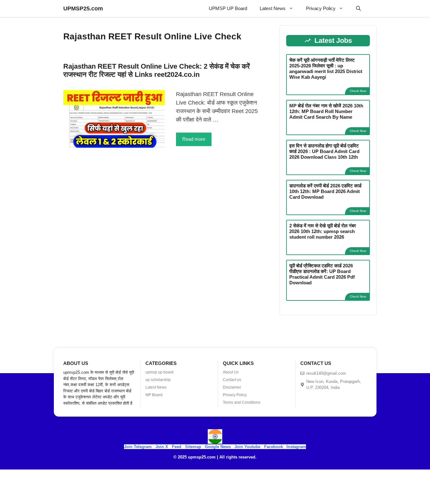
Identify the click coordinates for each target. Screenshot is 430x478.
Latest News (273, 8)
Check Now (358, 91)
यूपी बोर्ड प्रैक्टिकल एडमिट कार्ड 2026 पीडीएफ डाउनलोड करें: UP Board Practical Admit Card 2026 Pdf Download (322, 274)
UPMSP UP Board (228, 8)
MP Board (153, 395)
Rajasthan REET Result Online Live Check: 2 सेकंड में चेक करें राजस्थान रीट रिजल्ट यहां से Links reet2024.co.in (156, 70)
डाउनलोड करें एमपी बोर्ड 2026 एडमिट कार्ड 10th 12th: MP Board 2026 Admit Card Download (325, 191)
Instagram (296, 446)
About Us (231, 372)
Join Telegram (138, 446)
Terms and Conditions (241, 402)
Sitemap (193, 446)
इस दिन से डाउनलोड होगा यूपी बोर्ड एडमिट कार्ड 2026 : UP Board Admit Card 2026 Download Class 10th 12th (324, 151)
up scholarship (158, 380)
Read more (193, 139)
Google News (218, 446)
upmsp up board (159, 372)
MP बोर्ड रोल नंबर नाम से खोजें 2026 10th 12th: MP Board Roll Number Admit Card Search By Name (326, 111)
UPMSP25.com (83, 8)
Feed (176, 446)
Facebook (273, 446)
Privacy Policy (321, 8)
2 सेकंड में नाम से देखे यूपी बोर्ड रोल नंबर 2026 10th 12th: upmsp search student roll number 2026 (322, 231)
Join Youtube (247, 446)
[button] (358, 8)
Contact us (232, 380)
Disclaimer (232, 387)
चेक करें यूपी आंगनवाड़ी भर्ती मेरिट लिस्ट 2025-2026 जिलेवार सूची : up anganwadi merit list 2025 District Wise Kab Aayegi (325, 68)
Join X (162, 446)
